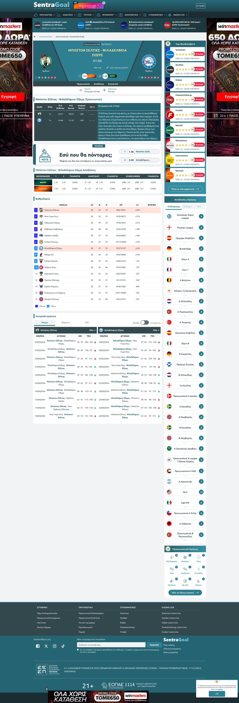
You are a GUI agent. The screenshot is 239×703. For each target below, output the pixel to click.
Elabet (179, 80)
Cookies (220, 689)
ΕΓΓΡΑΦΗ (201, 6)
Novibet (179, 64)
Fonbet (179, 110)
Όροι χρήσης (169, 645)
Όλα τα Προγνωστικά (183, 592)
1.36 (56, 182)
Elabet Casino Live (170, 622)
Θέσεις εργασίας (170, 652)
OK (216, 693)
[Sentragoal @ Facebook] (38, 646)
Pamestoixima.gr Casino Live (174, 627)
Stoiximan (180, 49)
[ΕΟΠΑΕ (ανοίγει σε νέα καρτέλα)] (129, 685)
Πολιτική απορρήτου (172, 648)
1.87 (88, 182)
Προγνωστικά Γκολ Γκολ (89, 618)
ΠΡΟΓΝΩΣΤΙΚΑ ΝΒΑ (45, 36)
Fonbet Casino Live (170, 632)
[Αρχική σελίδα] (34, 36)
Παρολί (82, 632)
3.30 (64, 182)
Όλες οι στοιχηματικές (183, 188)
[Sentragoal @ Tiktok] (63, 646)
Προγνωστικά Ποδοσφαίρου (91, 613)
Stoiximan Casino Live (171, 613)
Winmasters (181, 140)
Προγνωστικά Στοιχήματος (48, 618)
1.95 (99, 182)
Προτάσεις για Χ (86, 627)
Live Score (41, 622)
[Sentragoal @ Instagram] (55, 646)
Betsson (180, 170)
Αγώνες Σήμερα (44, 627)
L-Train (116, 105)
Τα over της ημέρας (87, 622)
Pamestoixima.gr (184, 95)
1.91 (126, 182)
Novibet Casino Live (170, 618)
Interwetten (182, 155)
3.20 (64, 188)
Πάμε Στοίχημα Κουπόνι (47, 613)
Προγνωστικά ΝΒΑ (92, 44)
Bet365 (179, 125)
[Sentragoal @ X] (46, 646)
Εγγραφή (154, 644)
